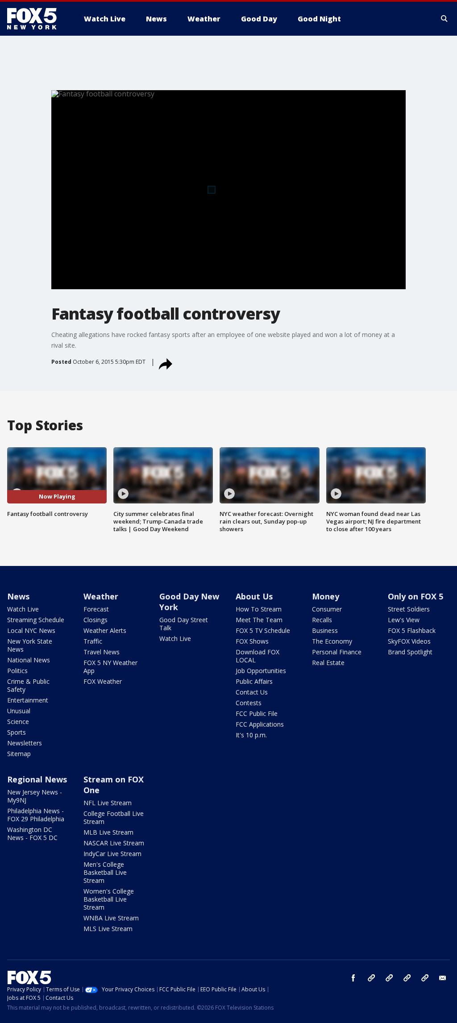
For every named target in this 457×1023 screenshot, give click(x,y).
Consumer (327, 609)
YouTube (407, 978)
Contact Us (252, 692)
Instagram (371, 978)
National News (28, 660)
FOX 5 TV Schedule (263, 630)
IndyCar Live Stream (112, 853)
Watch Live (23, 609)
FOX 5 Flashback (412, 630)
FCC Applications (260, 724)
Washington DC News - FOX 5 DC (32, 833)
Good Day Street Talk (183, 623)
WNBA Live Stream (111, 918)
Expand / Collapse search (444, 18)
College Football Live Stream (113, 817)
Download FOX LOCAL (257, 656)
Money (325, 596)
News (18, 596)
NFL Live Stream (107, 802)
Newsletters (24, 743)
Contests (249, 703)
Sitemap (19, 753)
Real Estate (328, 662)
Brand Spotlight (410, 652)
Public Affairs (254, 681)
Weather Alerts (104, 630)
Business (325, 630)
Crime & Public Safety (28, 685)
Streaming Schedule (35, 619)
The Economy (332, 641)
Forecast (96, 609)
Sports (16, 732)
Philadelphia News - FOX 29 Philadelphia (35, 815)
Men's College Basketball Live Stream (105, 872)
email (443, 978)
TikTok (389, 978)
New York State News (29, 645)
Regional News (37, 779)
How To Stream (259, 609)
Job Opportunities (261, 670)
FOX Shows (252, 641)
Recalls (322, 619)
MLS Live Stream (108, 928)
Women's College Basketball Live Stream (108, 899)
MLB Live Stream (108, 832)
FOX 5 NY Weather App (110, 666)
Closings (95, 619)
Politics (17, 670)
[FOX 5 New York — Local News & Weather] (36, 18)
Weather (100, 596)
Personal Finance (336, 652)
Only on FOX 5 (415, 596)
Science (18, 721)
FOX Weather (102, 681)
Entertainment (27, 700)
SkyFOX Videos (409, 641)
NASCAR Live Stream (113, 843)
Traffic (92, 641)
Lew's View (404, 619)
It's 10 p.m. (251, 735)
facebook (353, 978)
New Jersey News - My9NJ (34, 796)
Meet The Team (259, 619)
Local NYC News (31, 630)
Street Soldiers (409, 609)
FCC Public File (257, 713)
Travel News (101, 652)
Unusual (18, 711)
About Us (254, 596)
